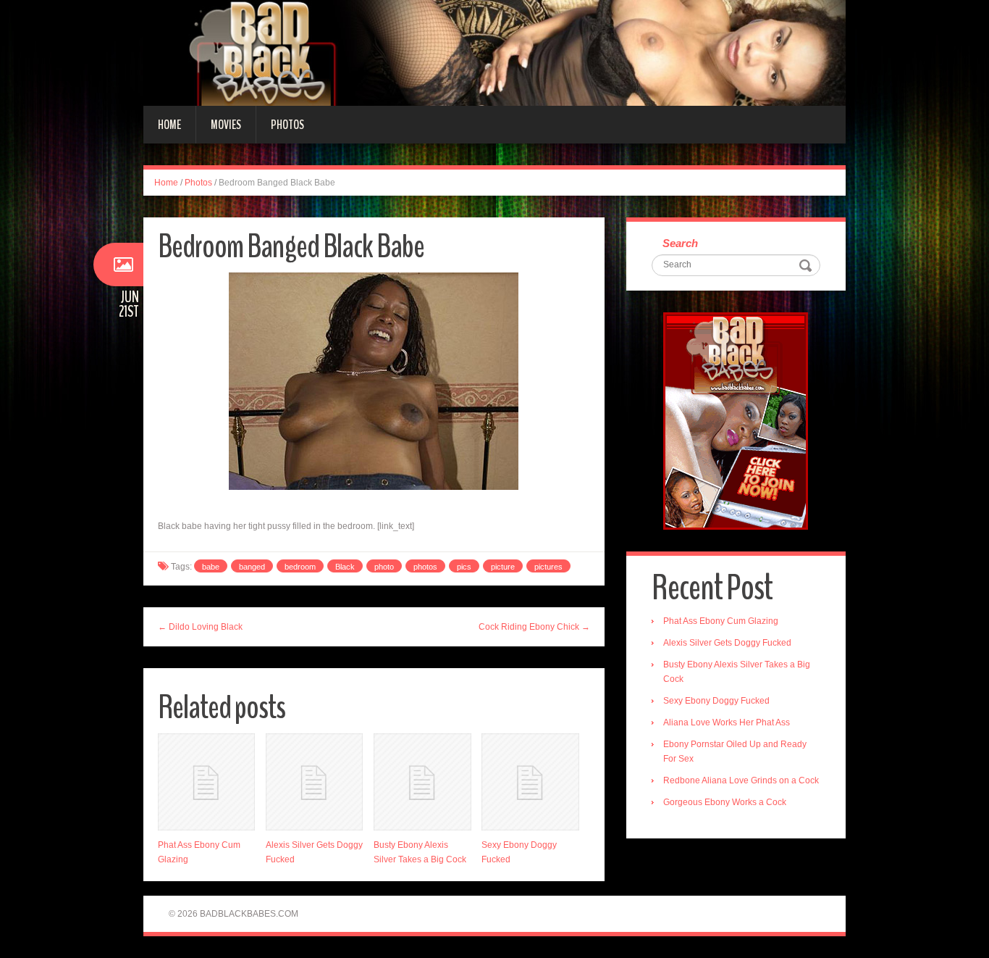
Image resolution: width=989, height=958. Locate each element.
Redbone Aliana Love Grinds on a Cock (741, 780)
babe (210, 566)
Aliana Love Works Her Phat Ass (726, 722)
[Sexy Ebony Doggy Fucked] (529, 781)
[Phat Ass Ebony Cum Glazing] (206, 781)
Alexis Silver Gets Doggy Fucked (727, 643)
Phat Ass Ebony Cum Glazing (720, 621)
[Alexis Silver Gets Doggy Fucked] (314, 781)
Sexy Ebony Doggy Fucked (716, 701)
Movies (226, 124)
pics (464, 566)
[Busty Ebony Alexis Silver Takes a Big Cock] (422, 781)
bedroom (300, 566)
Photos (287, 124)
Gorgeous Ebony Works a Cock (724, 802)
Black (345, 566)
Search (680, 243)
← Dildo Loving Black (200, 627)
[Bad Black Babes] (494, 52)
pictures (548, 566)
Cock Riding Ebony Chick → (534, 627)
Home (169, 124)
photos (425, 566)
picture (503, 566)
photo (384, 566)
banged (252, 566)
